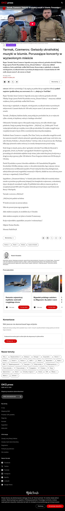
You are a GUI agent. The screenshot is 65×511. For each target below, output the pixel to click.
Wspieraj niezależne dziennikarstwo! (12, 391)
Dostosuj (40, 506)
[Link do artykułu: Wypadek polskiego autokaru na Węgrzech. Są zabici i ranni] (45, 283)
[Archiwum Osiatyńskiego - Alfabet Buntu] (32, 493)
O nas (3, 408)
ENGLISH (4, 428)
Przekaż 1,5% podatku (8, 415)
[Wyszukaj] (62, 2)
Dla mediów (4, 452)
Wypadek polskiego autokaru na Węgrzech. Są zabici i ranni (45, 298)
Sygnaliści (4, 425)
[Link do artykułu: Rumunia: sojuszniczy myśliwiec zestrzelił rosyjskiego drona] (17, 283)
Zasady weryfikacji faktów (9, 438)
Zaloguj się (9, 341)
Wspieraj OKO (5, 411)
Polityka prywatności (7, 449)
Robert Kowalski (16, 256)
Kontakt (3, 421)
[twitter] (52, 238)
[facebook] (47, 238)
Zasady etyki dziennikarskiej (10, 442)
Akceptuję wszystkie (55, 506)
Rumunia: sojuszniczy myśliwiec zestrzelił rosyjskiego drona (14, 299)
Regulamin (4, 445)
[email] (56, 238)
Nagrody (4, 418)
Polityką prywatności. (31, 500)
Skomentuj (54, 82)
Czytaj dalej (23, 307)
